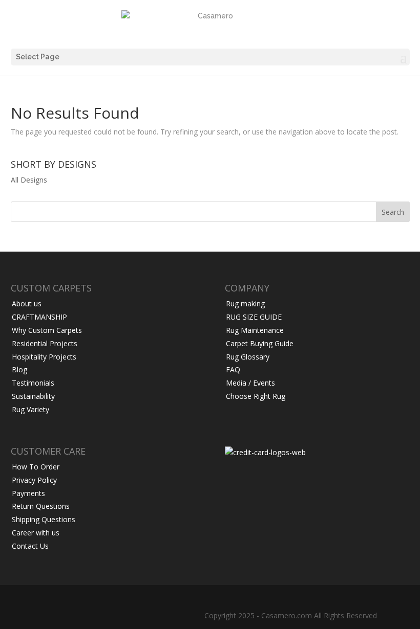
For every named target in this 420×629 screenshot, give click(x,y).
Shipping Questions (43, 519)
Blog (19, 369)
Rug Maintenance (255, 330)
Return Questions (41, 506)
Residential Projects (44, 343)
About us (26, 303)
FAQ (233, 369)
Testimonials (33, 383)
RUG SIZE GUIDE (254, 317)
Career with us (35, 532)
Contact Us (30, 546)
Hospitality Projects (44, 357)
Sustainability (33, 396)
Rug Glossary (247, 357)
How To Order (35, 466)
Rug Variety (30, 409)
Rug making (245, 303)
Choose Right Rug (255, 396)
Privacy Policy (34, 480)
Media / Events (250, 383)
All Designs (29, 180)
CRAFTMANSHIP (39, 317)
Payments (28, 493)
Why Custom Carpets (47, 330)
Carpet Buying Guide (259, 343)
